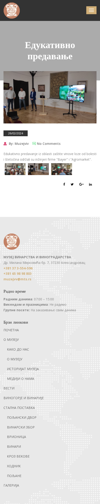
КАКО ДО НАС (18, 349)
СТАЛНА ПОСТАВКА (19, 407)
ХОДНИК (14, 466)
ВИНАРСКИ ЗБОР (21, 427)
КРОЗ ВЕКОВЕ (18, 456)
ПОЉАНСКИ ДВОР (22, 417)
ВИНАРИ (14, 446)
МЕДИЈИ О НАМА (20, 378)
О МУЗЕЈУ (11, 339)
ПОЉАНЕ (14, 476)
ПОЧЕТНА (11, 330)
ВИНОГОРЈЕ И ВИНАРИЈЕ (23, 398)
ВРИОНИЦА (16, 436)
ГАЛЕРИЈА (11, 485)
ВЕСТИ (8, 388)
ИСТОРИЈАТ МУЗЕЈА (23, 369)
